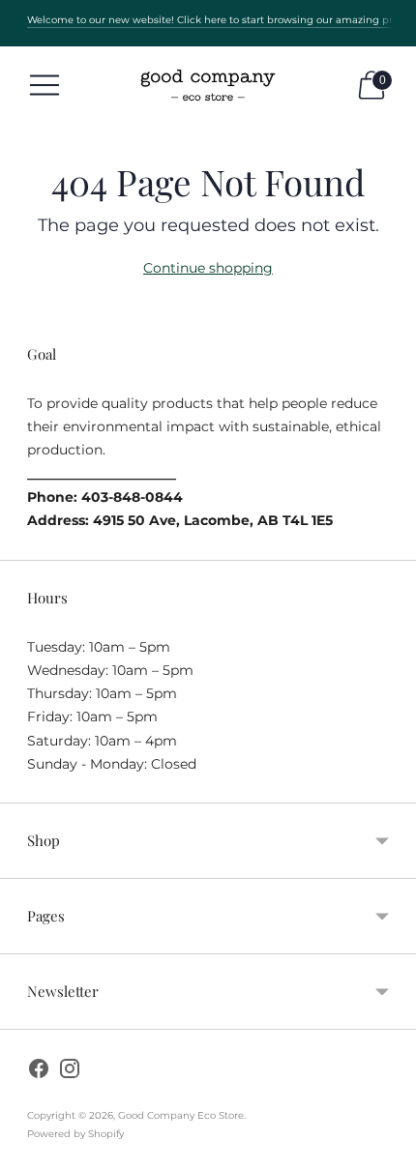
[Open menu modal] (44, 85)
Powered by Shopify (75, 1133)
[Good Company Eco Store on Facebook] (38, 1071)
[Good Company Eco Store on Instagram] (69, 1071)
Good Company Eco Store (181, 1115)
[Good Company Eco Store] (208, 85)
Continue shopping (208, 268)
